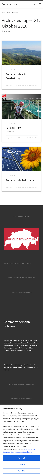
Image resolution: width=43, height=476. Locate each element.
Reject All (21, 471)
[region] (21, 440)
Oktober (15, 13)
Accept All (21, 458)
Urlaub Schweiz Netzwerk (12, 263)
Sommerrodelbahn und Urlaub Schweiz (21, 278)
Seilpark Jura (13, 128)
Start (3, 13)
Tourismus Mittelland (25, 399)
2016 (8, 13)
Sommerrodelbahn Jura (20, 180)
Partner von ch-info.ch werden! (21, 292)
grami (10, 85)
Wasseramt (14, 399)
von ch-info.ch (26, 263)
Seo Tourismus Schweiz (22, 217)
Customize (21, 464)
